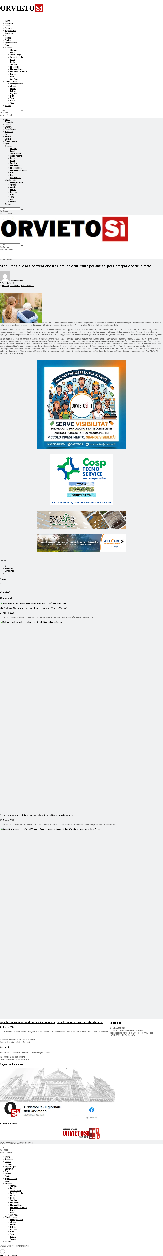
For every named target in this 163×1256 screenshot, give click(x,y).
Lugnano (13, 93)
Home (7, 21)
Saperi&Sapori (10, 30)
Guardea (13, 64)
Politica (8, 38)
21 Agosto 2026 (7, 613)
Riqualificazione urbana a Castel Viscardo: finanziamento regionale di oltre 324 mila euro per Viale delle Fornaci (51, 1022)
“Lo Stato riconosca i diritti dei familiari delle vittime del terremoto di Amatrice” (37, 815)
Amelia (13, 88)
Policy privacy (22, 1059)
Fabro (12, 59)
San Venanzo (15, 79)
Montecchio (15, 67)
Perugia (13, 101)
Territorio (8, 47)
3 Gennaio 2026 (7, 283)
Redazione (18, 281)
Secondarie (15, 285)
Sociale (8, 40)
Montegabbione (16, 69)
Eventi (7, 35)
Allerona (13, 50)
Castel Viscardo (16, 57)
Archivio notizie (27, 285)
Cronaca (8, 28)
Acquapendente (16, 84)
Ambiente (9, 23)
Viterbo (13, 103)
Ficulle (12, 62)
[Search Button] (22, 110)
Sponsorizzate (11, 42)
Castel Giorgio (15, 55)
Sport (7, 45)
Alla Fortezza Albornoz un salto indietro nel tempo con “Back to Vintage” (33, 608)
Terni (12, 98)
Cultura (8, 26)
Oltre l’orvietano (11, 81)
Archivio (8, 105)
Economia (9, 33)
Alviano (13, 86)
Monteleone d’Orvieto (18, 71)
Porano (13, 76)
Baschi (12, 52)
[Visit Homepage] (65, 242)
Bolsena (13, 91)
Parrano (13, 74)
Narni (12, 96)
